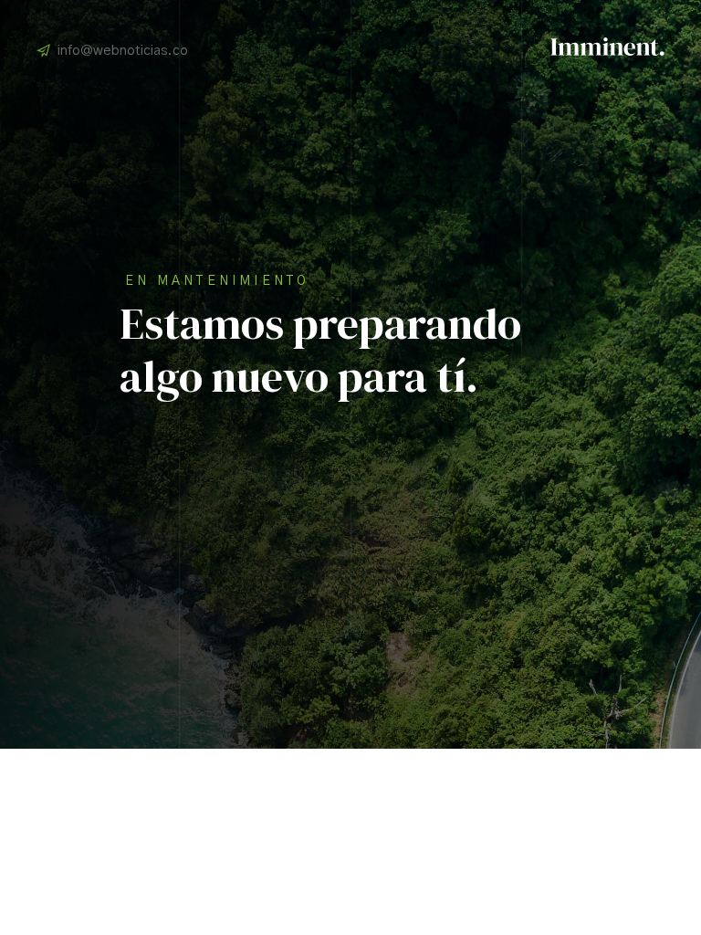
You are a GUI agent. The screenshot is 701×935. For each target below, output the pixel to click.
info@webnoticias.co (123, 51)
